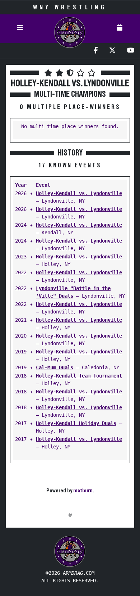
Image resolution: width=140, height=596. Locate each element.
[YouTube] (130, 51)
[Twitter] (112, 51)
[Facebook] (95, 51)
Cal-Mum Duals (54, 367)
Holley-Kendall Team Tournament (79, 376)
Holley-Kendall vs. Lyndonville (79, 193)
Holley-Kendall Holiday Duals (76, 423)
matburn (83, 490)
